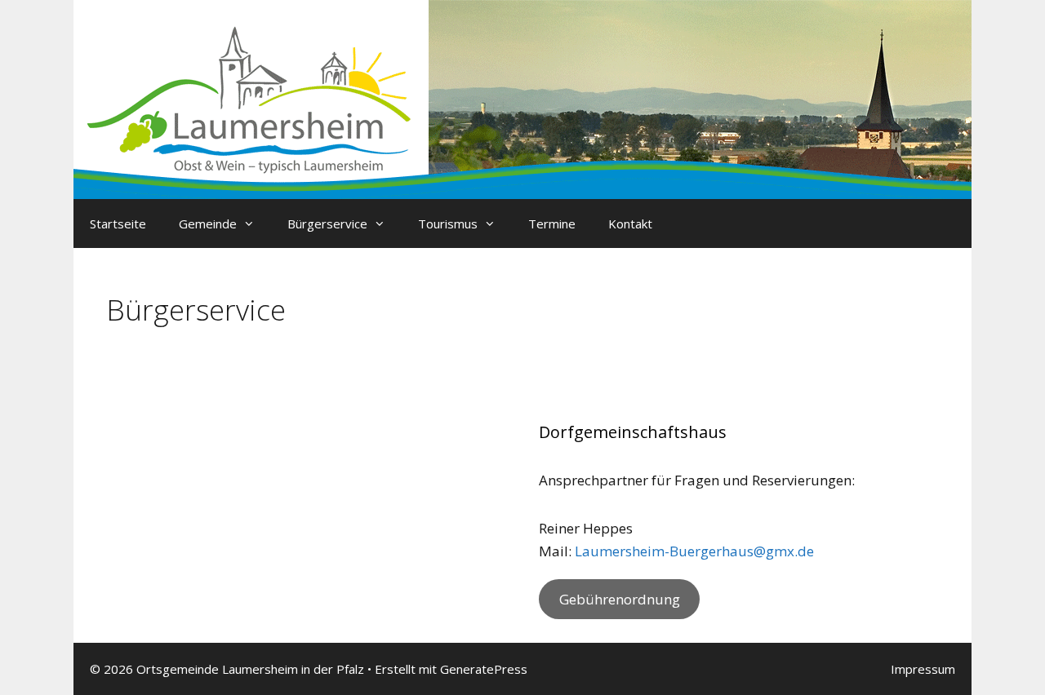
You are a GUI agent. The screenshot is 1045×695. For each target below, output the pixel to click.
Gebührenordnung (619, 599)
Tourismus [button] (448, 223)
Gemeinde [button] (208, 223)
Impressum (923, 669)
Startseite (118, 223)
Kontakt (630, 223)
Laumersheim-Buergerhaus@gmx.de (694, 551)
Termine (552, 223)
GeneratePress (483, 669)
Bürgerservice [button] (327, 223)
